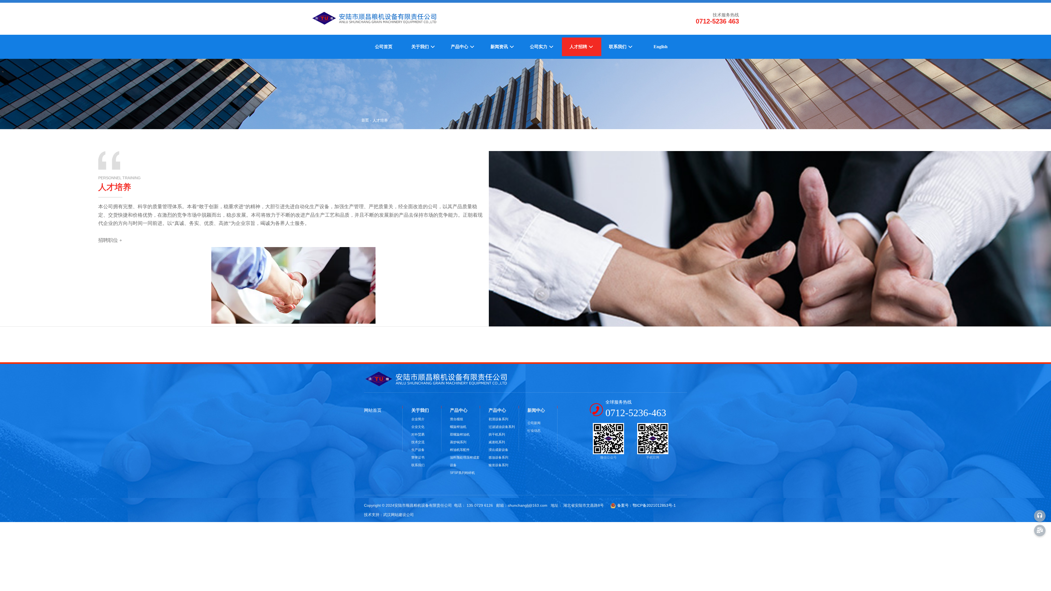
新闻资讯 (499, 46)
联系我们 (618, 46)
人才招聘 (579, 46)
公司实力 (539, 46)
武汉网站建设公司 (398, 514)
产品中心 (460, 46)
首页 (365, 120)
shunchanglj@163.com (527, 505)
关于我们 (420, 46)
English (661, 46)
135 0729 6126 (480, 505)
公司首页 (383, 46)
